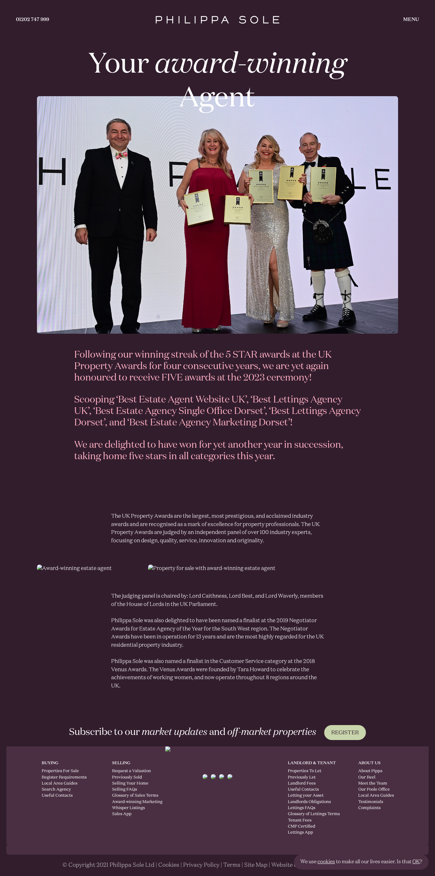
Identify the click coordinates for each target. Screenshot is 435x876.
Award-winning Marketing (129, 802)
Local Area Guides (59, 783)
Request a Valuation (129, 771)
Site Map (255, 865)
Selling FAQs (124, 789)
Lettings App (300, 832)
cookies (326, 862)
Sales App (122, 814)
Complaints (369, 808)
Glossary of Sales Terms (129, 796)
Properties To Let (304, 771)
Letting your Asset (306, 796)
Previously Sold (127, 777)
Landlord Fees (302, 783)
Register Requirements (64, 777)
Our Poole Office (374, 789)
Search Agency (56, 789)
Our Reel (366, 777)
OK (416, 862)
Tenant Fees (299, 820)
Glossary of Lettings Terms (314, 814)
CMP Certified (301, 826)
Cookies (168, 865)
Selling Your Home (129, 783)
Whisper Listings (128, 808)
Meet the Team (372, 783)
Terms (231, 865)
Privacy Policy (201, 865)
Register (345, 733)
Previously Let (302, 777)
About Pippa (370, 771)
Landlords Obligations (309, 802)
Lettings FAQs (301, 808)
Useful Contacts (57, 796)
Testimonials (370, 802)
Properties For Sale (60, 771)
